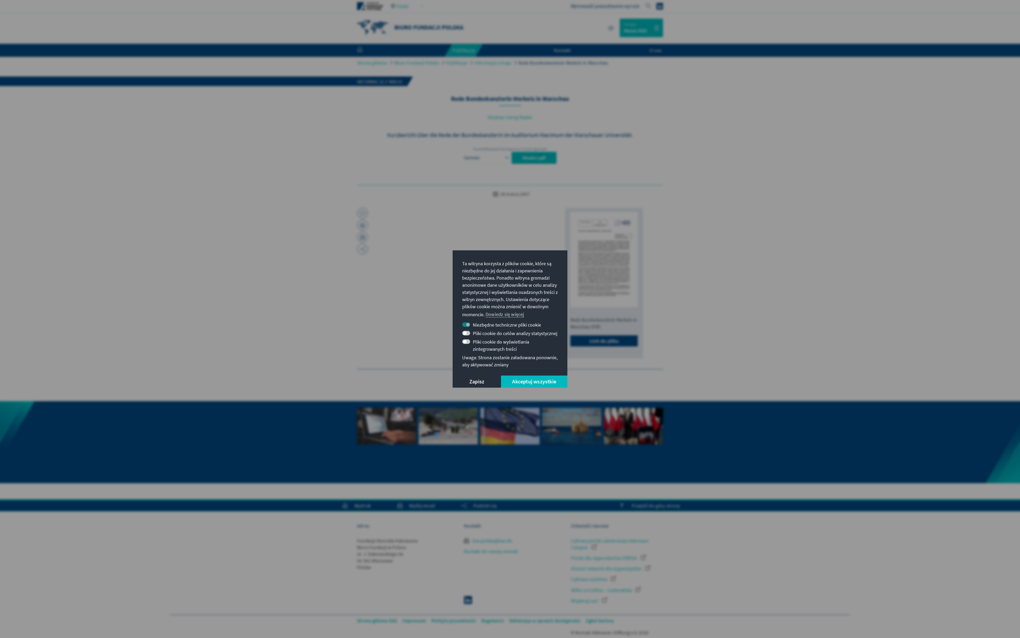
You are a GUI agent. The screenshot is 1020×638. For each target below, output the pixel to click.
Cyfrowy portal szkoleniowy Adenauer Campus (610, 544)
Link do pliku (604, 340)
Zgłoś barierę (600, 621)
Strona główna (372, 63)
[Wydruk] (362, 225)
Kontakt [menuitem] (562, 50)
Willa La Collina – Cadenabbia (602, 590)
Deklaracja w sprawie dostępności (544, 621)
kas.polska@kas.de (491, 541)
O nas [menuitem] (655, 50)
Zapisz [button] (476, 381)
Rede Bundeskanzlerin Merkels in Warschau (563, 63)
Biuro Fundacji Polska (416, 63)
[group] (386, 442)
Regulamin (492, 621)
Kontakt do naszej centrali (491, 551)
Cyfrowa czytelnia (589, 579)
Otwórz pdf (534, 158)
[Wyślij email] (362, 237)
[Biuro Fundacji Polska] (373, 27)
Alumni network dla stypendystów (607, 569)
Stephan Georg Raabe (510, 117)
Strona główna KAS (377, 621)
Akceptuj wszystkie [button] (534, 381)
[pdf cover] (604, 259)
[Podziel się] (362, 249)
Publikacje (457, 63)
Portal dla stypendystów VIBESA (604, 558)
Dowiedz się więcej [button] (505, 314)
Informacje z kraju (493, 63)
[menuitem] (365, 50)
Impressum (414, 621)
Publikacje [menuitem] (463, 50)
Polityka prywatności (453, 621)
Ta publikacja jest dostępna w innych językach (510, 149)
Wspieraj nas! (585, 601)
